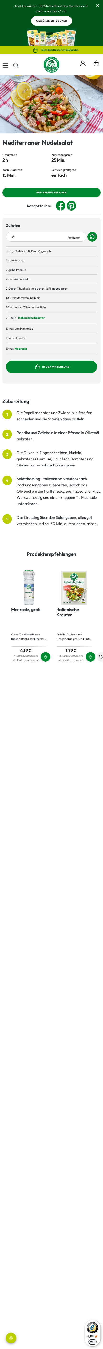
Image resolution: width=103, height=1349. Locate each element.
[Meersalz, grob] (29, 588)
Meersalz (21, 348)
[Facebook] (60, 205)
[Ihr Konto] (83, 63)
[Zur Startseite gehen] (51, 64)
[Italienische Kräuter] (74, 588)
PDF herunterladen (51, 192)
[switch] (92, 1342)
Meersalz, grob (25, 609)
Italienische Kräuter (31, 318)
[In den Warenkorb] (93, 318)
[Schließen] (97, 5)
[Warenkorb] (96, 65)
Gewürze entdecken (51, 20)
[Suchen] (16, 65)
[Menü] (5, 65)
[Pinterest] (71, 205)
